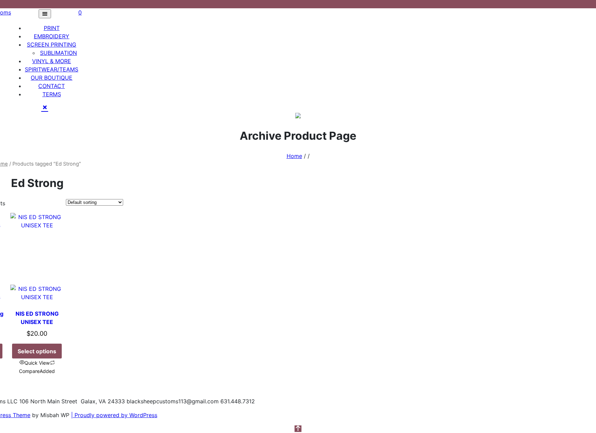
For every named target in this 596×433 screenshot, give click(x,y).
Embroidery (51, 36)
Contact (51, 85)
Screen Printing (51, 44)
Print (52, 27)
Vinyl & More (51, 61)
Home (294, 155)
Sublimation (58, 52)
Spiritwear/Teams (51, 69)
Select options (37, 351)
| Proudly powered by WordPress (114, 415)
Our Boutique (51, 77)
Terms (51, 94)
